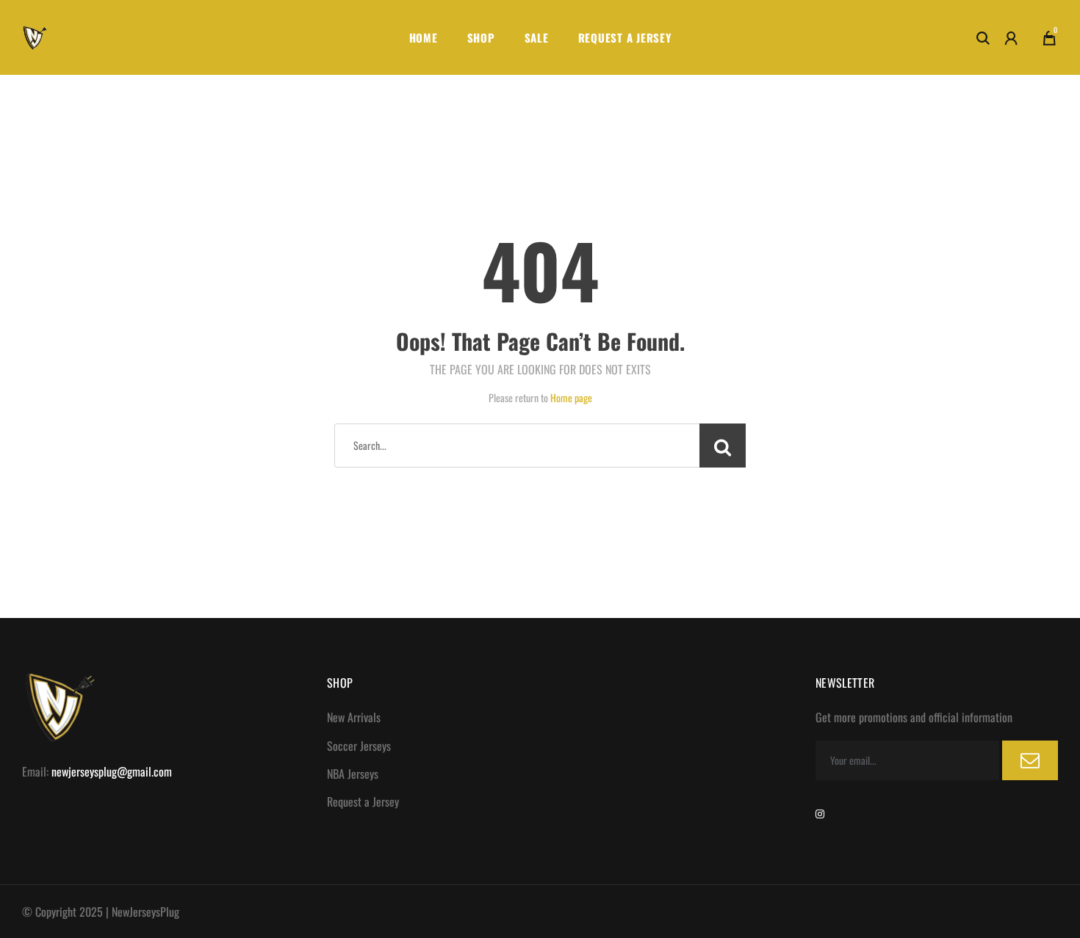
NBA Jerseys (352, 773)
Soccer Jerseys (359, 746)
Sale (537, 37)
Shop (481, 37)
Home (423, 37)
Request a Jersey (625, 37)
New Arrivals (354, 717)
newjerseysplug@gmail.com (111, 771)
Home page (571, 397)
